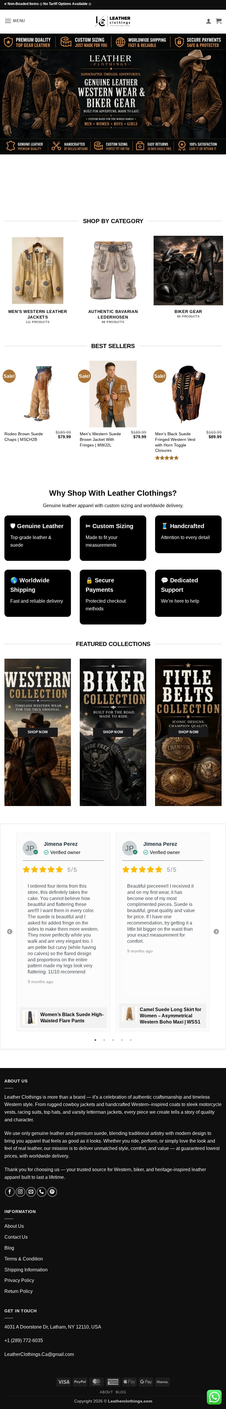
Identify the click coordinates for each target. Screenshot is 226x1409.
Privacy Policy (19, 1280)
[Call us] (41, 1192)
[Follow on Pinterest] (52, 1192)
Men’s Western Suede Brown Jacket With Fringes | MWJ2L (100, 439)
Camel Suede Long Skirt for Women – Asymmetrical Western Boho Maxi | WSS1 (170, 1015)
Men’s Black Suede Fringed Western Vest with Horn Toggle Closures (175, 442)
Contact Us (16, 1237)
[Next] (214, 277)
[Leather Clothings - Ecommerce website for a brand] (113, 21)
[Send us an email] (31, 1192)
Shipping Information (26, 1269)
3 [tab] (113, 1040)
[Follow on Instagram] (20, 1192)
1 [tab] (95, 1040)
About (106, 1392)
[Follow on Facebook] (10, 1192)
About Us (14, 1226)
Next (216, 932)
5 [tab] (131, 1040)
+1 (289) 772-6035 (23, 1340)
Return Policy (18, 1291)
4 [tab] (122, 1040)
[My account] (209, 20)
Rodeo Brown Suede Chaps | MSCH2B (23, 436)
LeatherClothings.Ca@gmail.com (39, 1354)
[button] (14, 21)
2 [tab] (104, 1040)
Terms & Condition (23, 1258)
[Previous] (12, 277)
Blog (9, 1247)
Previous (9, 932)
